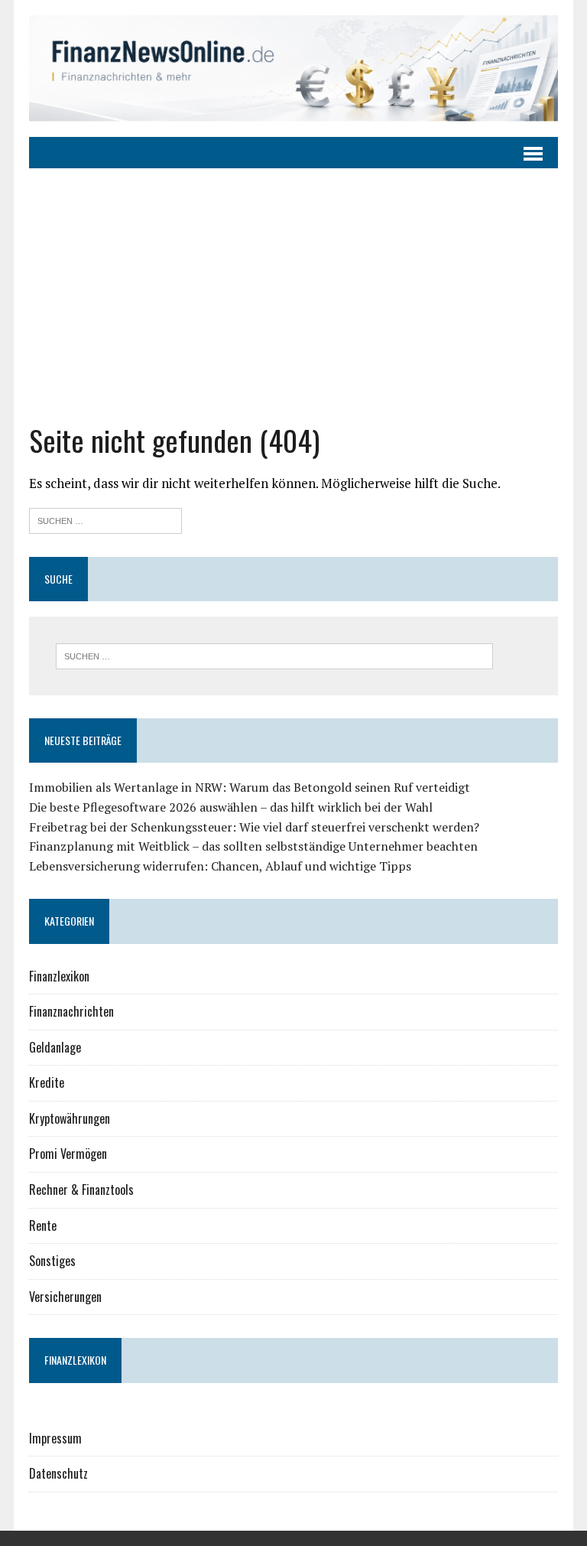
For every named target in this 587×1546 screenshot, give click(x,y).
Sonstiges (52, 1260)
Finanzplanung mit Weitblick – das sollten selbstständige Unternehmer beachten (253, 846)
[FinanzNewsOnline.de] (293, 68)
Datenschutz (58, 1473)
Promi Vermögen (68, 1153)
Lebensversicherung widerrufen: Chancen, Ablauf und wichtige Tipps (220, 866)
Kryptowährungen (69, 1118)
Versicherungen (65, 1296)
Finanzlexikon (59, 976)
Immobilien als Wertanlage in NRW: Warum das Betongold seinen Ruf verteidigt (249, 787)
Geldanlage (55, 1047)
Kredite (46, 1082)
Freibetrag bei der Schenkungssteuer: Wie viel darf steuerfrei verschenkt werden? (254, 827)
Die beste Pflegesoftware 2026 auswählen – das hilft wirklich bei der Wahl (231, 807)
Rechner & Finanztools (81, 1189)
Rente (43, 1225)
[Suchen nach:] (105, 519)
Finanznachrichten (71, 1011)
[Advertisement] (294, 284)
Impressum (55, 1438)
